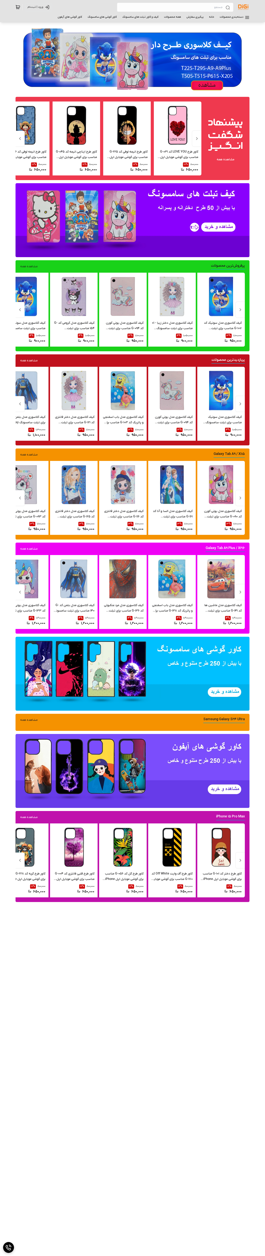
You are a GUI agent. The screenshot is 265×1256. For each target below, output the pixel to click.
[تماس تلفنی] (8, 1247)
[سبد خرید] (18, 7)
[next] (20, 138)
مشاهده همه (225, 159)
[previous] (197, 138)
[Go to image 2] (128, 90)
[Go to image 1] (134, 90)
